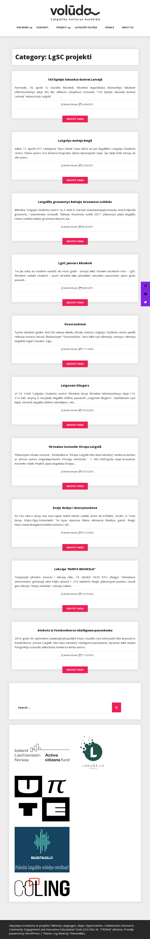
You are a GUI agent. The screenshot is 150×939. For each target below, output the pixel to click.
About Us (127, 27)
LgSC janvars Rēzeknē (75, 263)
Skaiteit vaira (75, 119)
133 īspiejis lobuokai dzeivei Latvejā (75, 79)
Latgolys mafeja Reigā (75, 141)
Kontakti (42, 27)
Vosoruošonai (75, 324)
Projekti (61, 27)
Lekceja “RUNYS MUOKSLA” (75, 569)
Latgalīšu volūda (86, 27)
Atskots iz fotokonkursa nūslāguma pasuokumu (75, 630)
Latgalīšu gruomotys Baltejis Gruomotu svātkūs (75, 202)
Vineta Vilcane (70, 104)
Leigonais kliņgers (75, 385)
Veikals (109, 27)
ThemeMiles (77, 933)
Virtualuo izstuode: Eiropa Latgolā (75, 447)
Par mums (23, 27)
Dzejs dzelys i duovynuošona (75, 508)
